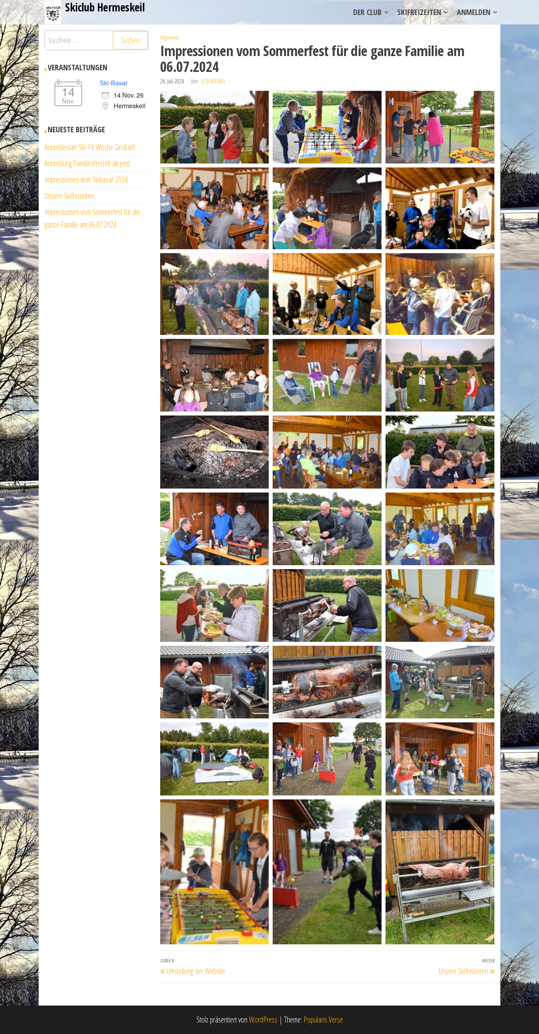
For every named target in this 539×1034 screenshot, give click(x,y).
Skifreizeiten (419, 12)
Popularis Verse (323, 1019)
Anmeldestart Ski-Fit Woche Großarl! (90, 147)
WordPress (263, 1019)
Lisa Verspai (213, 81)
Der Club (367, 12)
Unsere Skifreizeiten (69, 195)
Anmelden (473, 12)
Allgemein (169, 37)
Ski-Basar (113, 82)
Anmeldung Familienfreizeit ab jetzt (87, 163)
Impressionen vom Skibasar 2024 (86, 179)
